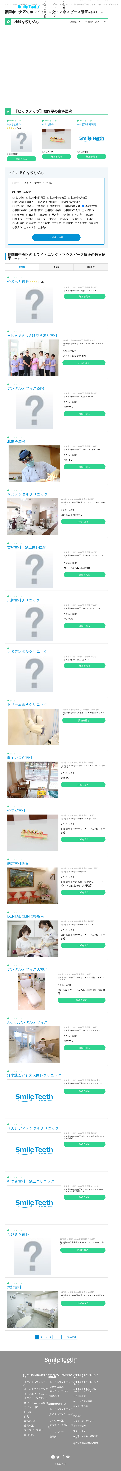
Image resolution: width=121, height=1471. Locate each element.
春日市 (89, 219)
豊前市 (41, 219)
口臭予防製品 (56, 1387)
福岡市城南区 (54, 210)
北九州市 (19, 197)
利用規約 (77, 1416)
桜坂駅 (91, 499)
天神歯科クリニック (23, 600)
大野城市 (19, 223)
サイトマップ (79, 1431)
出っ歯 (27, 1412)
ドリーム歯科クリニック (27, 704)
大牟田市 (89, 210)
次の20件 (71, 1337)
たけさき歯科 (18, 1234)
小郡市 (64, 219)
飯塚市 (43, 214)
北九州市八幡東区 (71, 202)
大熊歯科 (14, 1287)
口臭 (26, 1416)
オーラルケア (56, 1432)
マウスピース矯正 (43, 183)
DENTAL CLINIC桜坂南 (25, 916)
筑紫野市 (77, 219)
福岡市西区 (37, 210)
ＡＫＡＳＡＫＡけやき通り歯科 (32, 335)
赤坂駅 (85, 152)
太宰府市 (45, 223)
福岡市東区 (56, 206)
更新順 (56, 267)
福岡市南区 (21, 210)
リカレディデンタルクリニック (33, 1128)
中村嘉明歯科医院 (86, 124)
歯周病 (53, 1436)
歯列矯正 (29, 1425)
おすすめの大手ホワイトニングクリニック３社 (85, 1390)
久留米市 (19, 214)
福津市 (69, 223)
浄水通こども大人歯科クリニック (34, 1075)
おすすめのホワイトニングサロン (85, 1383)
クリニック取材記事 (82, 1401)
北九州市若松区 (58, 197)
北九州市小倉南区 (47, 202)
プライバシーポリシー (83, 1421)
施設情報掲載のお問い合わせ (85, 1444)
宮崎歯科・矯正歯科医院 (26, 547)
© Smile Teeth (60, 1464)
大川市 (18, 219)
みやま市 (31, 227)
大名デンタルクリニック (27, 651)
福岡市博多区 (73, 206)
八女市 (78, 214)
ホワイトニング (15, 121)
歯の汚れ (29, 1434)
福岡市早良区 (73, 210)
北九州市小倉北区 (24, 202)
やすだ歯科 (48, 124)
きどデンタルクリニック (27, 494)
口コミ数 (91, 267)
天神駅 (50, 152)
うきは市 (82, 223)
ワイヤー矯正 (31, 1407)
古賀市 (57, 223)
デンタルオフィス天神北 (27, 969)
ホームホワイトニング (36, 1389)
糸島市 (43, 227)
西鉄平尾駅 (94, 709)
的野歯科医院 (17, 863)
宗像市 (32, 223)
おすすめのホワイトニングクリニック (85, 1376)
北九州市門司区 (37, 197)
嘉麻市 (94, 223)
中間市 (53, 219)
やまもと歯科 (14, 124)
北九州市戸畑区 (79, 197)
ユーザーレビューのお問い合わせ (85, 1437)
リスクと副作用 (80, 1406)
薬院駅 (15, 154)
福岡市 (41, 206)
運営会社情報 (79, 1426)
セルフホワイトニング (36, 1393)
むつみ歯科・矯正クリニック (30, 1181)
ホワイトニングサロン (36, 1398)
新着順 (22, 267)
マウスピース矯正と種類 (60, 1426)
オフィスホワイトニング (35, 1383)
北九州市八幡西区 (24, 206)
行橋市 (29, 219)
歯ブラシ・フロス (58, 1391)
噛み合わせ (30, 1421)
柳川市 (66, 214)
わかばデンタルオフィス (27, 1022)
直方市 (32, 214)
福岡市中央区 (92, 206)
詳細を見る (21, 159)
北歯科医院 (16, 441)
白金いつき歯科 (19, 757)
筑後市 (89, 214)
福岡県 (66, 287)
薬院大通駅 (93, 868)
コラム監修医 (79, 1396)
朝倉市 (18, 227)
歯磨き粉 (54, 1396)
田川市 (55, 214)
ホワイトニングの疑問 (36, 1403)
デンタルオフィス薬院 (25, 388)
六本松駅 (95, 1186)
